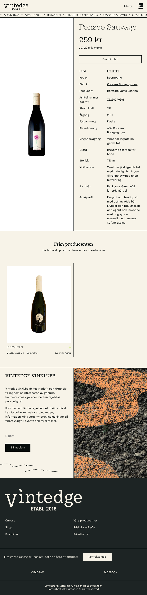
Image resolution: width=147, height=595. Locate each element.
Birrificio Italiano (75, 15)
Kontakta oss (97, 557)
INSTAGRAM (37, 572)
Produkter (11, 534)
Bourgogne (114, 77)
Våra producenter (85, 520)
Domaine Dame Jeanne (122, 91)
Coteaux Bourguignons (122, 84)
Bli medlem (18, 447)
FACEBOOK (110, 572)
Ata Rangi (26, 15)
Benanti (47, 15)
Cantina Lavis (108, 15)
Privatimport (82, 534)
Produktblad (110, 59)
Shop (8, 527)
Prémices (15, 347)
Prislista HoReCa (84, 527)
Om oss (10, 520)
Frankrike (113, 71)
